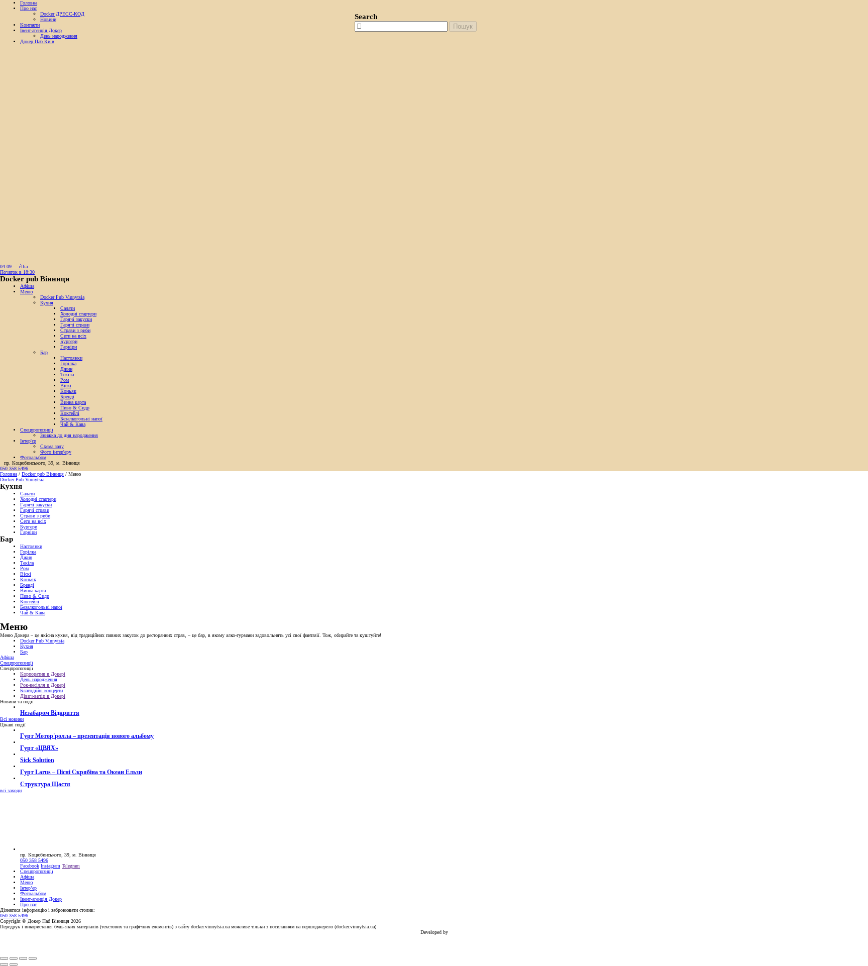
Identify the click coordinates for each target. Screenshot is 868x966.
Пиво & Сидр (74, 407)
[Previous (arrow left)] (4, 964)
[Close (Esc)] (4, 958)
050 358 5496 (14, 468)
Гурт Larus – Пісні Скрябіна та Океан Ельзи (81, 772)
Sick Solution (37, 760)
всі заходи (11, 790)
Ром (64, 380)
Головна (28, 3)
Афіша (27, 286)
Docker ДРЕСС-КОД (62, 14)
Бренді (67, 396)
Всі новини (12, 719)
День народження (58, 36)
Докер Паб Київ (37, 41)
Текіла (67, 374)
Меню (26, 291)
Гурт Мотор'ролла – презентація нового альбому (87, 736)
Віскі (65, 385)
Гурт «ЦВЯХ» (39, 748)
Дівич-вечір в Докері (42, 696)
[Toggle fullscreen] (23, 958)
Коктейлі (69, 413)
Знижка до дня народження (69, 435)
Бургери (68, 341)
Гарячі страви (74, 325)
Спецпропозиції (36, 430)
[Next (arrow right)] (14, 964)
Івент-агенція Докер (41, 30)
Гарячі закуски (76, 319)
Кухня (46, 302)
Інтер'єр (28, 441)
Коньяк (68, 391)
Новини (48, 19)
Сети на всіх (73, 336)
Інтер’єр (28, 888)
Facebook (29, 866)
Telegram (71, 866)
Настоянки (71, 358)
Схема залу (52, 446)
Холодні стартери (78, 313)
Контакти (30, 25)
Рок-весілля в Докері (42, 685)
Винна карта (73, 402)
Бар (44, 352)
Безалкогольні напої (81, 418)
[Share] (14, 958)
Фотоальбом (33, 457)
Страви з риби (75, 330)
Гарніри (68, 347)
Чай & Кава (72, 424)
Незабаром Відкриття (49, 713)
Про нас (28, 8)
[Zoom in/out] (33, 958)
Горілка (68, 363)
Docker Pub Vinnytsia (62, 297)
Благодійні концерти (41, 690)
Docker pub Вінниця (43, 474)
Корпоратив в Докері (42, 674)
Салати (67, 308)
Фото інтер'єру (55, 452)
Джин (66, 369)
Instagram (50, 866)
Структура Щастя (45, 784)
